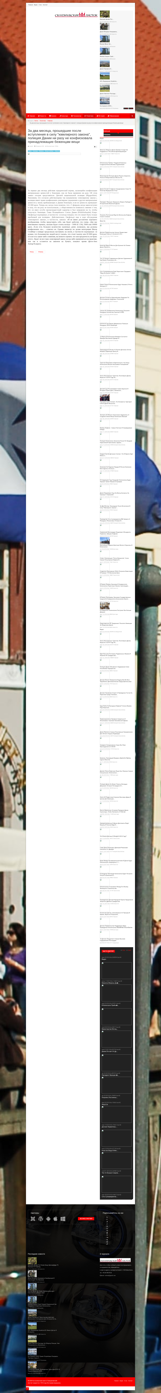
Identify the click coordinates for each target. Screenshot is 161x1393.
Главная (30, 4)
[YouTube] (107, 1226)
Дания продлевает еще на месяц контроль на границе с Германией (114, 494)
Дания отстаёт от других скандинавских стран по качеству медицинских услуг (115, 189)
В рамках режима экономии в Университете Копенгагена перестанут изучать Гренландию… (114, 585)
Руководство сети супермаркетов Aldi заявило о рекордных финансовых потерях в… (115, 520)
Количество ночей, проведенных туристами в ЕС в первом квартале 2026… (44, 1370)
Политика (115, 108)
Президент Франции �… (110, 1075)
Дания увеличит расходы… (108, 93)
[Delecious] (107, 1244)
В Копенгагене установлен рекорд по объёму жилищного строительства (114, 887)
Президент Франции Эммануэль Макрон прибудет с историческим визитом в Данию (116, 202)
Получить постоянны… (110, 1097)
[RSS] (107, 1217)
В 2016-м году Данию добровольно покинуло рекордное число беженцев (114, 324)
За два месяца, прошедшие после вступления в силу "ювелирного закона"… (115, 507)
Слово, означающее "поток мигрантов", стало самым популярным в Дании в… (114, 559)
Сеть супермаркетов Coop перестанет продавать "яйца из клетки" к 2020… (115, 272)
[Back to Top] (27, 1388)
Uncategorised (118, 140)
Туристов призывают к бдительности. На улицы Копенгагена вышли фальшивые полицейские (114, 363)
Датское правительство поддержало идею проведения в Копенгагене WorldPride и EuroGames (116, 926)
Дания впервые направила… (109, 31)
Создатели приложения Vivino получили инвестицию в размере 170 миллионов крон (116, 572)
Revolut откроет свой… (107, 56)
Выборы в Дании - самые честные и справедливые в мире (116, 428)
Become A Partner (86, 1218)
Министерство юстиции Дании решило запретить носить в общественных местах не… (115, 176)
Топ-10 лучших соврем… (110, 1173)
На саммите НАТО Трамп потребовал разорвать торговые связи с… (43, 1357)
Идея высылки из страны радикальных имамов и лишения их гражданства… (115, 654)
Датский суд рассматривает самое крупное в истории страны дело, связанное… (114, 389)
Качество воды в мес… (110, 1150)
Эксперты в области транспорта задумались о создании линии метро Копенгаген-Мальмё (114, 415)
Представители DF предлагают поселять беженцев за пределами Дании (116, 624)
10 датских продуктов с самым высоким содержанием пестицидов (112, 939)
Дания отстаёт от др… (110, 1051)
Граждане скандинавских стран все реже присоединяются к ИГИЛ (113, 746)
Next (131, 108)
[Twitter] (107, 1222)
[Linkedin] (107, 1228)
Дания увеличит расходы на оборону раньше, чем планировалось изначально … (44, 1344)
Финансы (41, 151)
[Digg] (107, 1237)
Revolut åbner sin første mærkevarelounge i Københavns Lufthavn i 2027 (41, 1292)
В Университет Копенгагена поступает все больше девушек (115, 611)
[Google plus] (107, 1224)
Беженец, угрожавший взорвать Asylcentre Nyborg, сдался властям (115, 759)
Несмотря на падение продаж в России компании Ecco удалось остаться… (115, 467)
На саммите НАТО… (106, 106)
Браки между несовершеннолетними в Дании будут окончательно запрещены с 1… (116, 861)
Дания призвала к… (106, 69)
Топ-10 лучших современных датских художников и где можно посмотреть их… (116, 259)
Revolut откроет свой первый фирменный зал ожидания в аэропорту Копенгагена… (42, 1305)
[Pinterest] (107, 1231)
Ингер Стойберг (49, 151)
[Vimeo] (107, 1242)
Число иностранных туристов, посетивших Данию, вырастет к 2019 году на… (115, 376)
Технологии (77, 116)
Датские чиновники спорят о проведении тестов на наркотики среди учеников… (116, 693)
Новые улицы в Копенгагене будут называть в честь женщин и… (116, 285)
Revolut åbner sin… (106, 44)
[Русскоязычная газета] (76, 14)
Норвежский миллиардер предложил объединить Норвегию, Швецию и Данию (115, 533)
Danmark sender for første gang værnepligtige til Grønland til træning (43, 1266)
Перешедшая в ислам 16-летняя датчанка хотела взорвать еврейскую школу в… (115, 350)
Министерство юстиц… (110, 1029)
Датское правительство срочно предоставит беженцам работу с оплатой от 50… (113, 233)
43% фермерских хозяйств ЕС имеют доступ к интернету (42, 1331)
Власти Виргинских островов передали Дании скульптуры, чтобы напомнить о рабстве (114, 811)
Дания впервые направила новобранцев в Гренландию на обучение (41, 1279)
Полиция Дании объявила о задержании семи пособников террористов (114, 667)
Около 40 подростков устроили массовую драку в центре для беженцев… (115, 798)
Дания (30, 151)
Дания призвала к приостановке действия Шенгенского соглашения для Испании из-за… (42, 1318)
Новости (113, 21)
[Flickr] (107, 1233)
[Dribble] (107, 1235)
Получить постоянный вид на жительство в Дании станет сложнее (115, 215)
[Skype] (107, 1240)
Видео (36, 4)
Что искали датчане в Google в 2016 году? (113, 836)
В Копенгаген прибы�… (110, 1005)
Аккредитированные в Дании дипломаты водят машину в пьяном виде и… (114, 824)
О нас (40, 4)
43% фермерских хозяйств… (109, 81)
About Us (102, 221)
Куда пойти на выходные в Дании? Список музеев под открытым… (115, 706)
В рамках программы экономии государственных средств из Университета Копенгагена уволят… (115, 598)
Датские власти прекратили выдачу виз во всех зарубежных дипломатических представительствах (115, 680)
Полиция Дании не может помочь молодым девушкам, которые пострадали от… (113, 785)
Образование (114, 116)
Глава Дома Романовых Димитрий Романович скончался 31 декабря (114, 848)
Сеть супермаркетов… (110, 1196)
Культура (64, 116)
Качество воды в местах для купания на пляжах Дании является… (115, 246)
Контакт (45, 4)
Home (36, 120)
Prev (126, 108)
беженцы (35, 151)
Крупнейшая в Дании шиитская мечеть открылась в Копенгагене (116, 546)
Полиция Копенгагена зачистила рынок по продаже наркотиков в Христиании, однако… (116, 441)
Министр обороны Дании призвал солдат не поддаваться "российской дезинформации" (114, 150)
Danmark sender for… (107, 19)
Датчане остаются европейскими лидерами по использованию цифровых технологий (114, 298)
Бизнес (113, 46)
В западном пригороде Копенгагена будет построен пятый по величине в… (116, 874)
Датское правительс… (109, 1127)
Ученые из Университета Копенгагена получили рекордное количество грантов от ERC (115, 311)
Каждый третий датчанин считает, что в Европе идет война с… (116, 454)
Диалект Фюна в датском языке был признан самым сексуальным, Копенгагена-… (116, 772)
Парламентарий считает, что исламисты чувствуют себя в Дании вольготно (116, 402)
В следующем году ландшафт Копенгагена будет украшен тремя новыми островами (115, 480)
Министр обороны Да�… (111, 983)
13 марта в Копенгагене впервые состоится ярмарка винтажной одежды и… (113, 337)
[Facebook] (106, 1219)
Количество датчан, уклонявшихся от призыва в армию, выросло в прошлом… (115, 913)
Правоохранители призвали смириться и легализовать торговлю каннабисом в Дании (114, 719)
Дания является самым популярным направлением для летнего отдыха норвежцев (116, 732)
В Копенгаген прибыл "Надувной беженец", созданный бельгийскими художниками (113, 163)
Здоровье (116, 193)
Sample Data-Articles (118, 166)
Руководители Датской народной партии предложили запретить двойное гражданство (116, 900)
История (101, 116)
